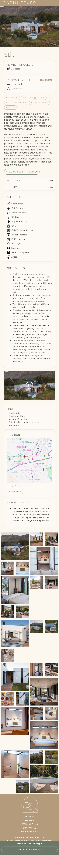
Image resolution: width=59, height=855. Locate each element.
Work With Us (30, 824)
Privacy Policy (29, 831)
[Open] (54, 2)
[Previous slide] (3, 23)
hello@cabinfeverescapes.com (29, 837)
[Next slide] (55, 23)
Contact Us (29, 828)
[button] (29, 180)
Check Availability (29, 849)
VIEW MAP (15, 491)
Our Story (30, 820)
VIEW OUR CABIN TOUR (20, 172)
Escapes (29, 816)
